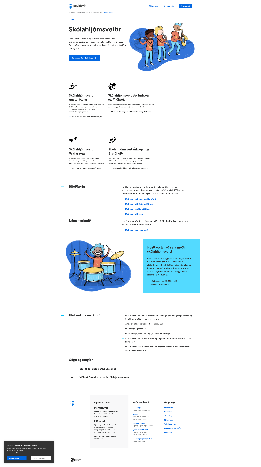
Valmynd (186, 6)
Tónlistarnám (98, 12)
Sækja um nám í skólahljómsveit (84, 58)
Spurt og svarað (143, 424)
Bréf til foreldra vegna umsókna (98, 369)
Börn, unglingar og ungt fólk (84, 12)
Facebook (168, 432)
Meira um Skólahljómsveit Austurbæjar (87, 117)
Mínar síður (170, 6)
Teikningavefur (170, 424)
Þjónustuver (168, 420)
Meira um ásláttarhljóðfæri (137, 209)
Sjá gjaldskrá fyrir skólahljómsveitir (163, 281)
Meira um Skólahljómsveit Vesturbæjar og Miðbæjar (131, 112)
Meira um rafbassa (134, 214)
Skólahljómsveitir (108, 12)
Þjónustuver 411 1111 (142, 432)
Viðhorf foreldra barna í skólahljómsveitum (104, 377)
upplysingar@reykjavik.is (142, 440)
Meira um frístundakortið (160, 284)
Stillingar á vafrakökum (39, 458)
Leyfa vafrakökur (14, 458)
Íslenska (154, 6)
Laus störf (168, 412)
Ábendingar (141, 409)
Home (70, 12)
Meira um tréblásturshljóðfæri (139, 204)
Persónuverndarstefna (172, 428)
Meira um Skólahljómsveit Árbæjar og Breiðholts (130, 168)
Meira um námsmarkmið (136, 230)
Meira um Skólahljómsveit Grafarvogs (86, 168)
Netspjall (142, 416)
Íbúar (73, 12)
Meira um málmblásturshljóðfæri (140, 199)
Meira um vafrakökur (13, 453)
